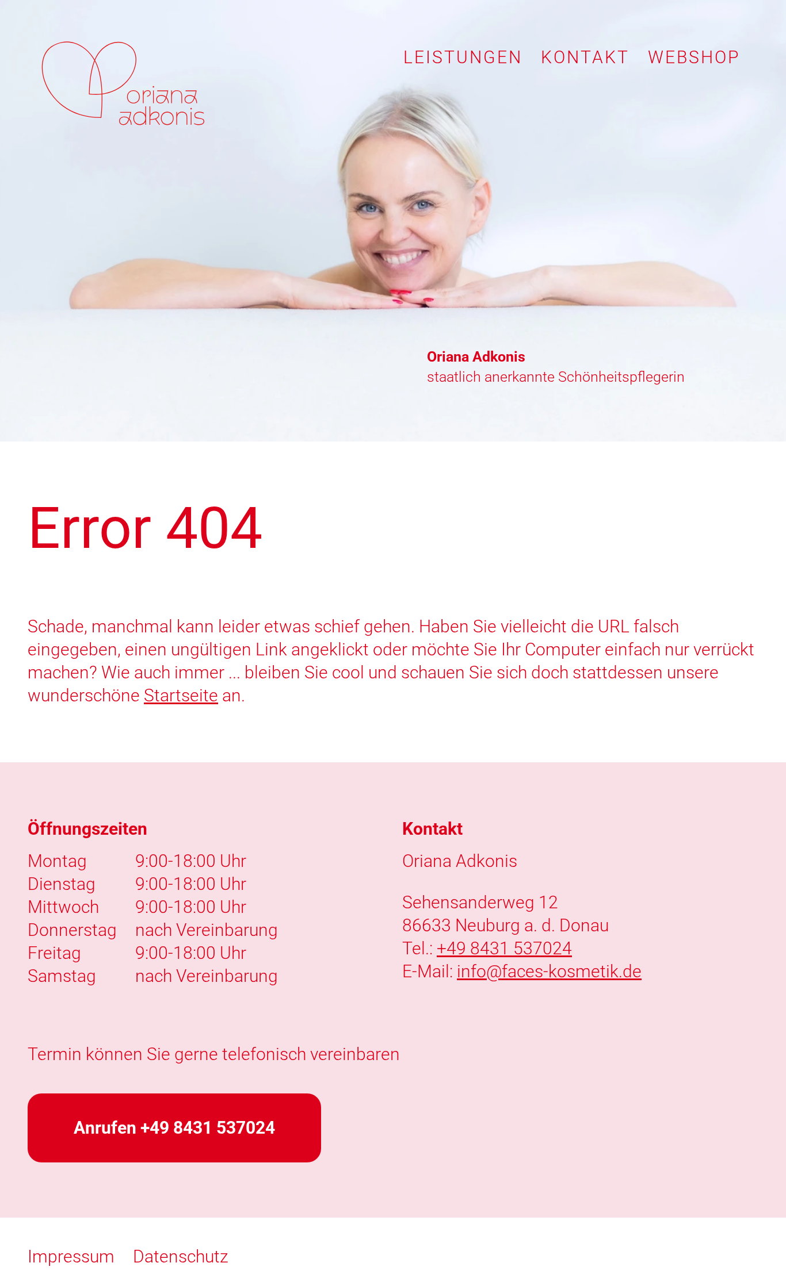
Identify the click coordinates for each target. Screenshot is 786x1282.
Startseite (181, 695)
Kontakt (585, 57)
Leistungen (462, 57)
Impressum (71, 1256)
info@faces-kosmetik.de (549, 971)
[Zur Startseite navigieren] (123, 83)
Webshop (694, 57)
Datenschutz (180, 1256)
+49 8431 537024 (504, 948)
